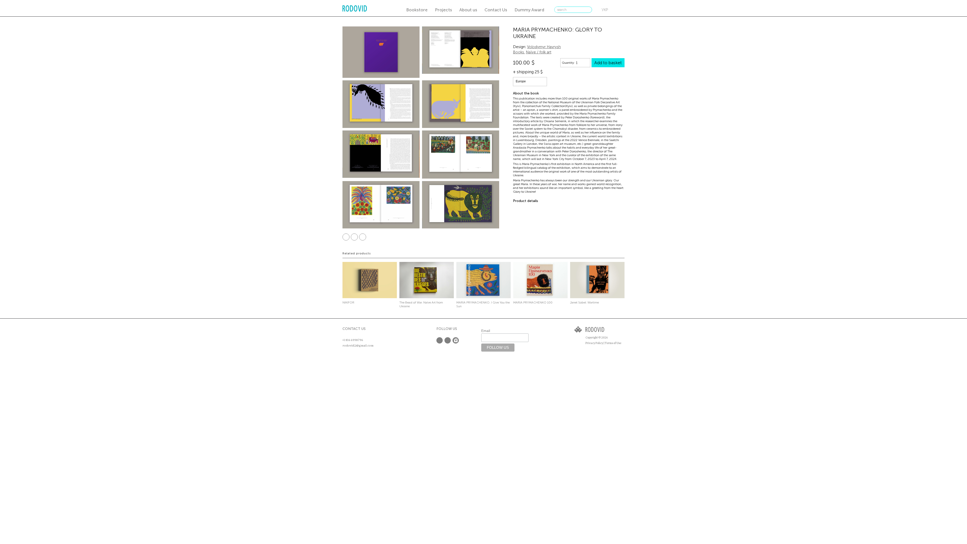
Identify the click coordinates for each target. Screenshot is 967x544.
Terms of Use (613, 343)
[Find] (588, 10)
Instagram (456, 340)
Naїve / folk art (538, 52)
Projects (443, 9)
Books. (519, 52)
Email (485, 331)
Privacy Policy (594, 343)
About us (468, 9)
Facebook (346, 237)
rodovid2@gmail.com (357, 345)
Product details (525, 201)
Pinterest (362, 237)
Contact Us (496, 9)
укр (605, 10)
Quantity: (568, 62)
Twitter (354, 237)
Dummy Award (529, 9)
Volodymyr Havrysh (544, 47)
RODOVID (354, 9)
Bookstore (417, 9)
